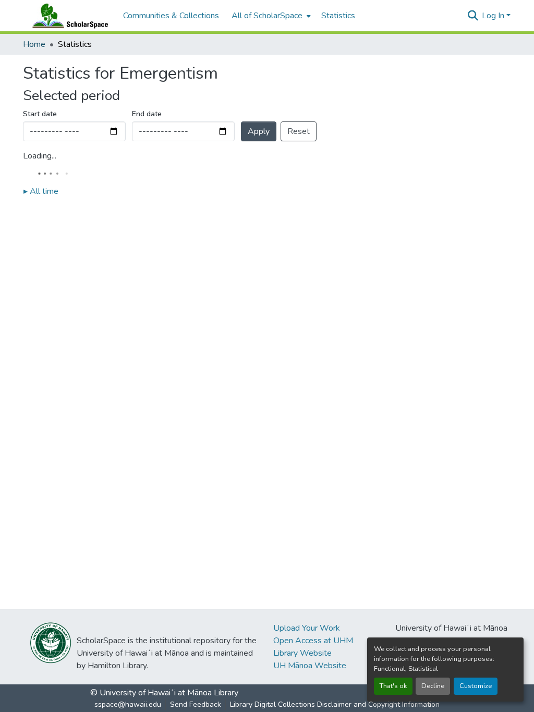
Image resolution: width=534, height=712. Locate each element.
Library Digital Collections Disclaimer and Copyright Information (335, 704)
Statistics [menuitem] (338, 15)
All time (40, 191)
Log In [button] (494, 15)
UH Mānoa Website (309, 665)
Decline (432, 686)
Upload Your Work (306, 628)
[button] (68, 16)
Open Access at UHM (313, 640)
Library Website (302, 653)
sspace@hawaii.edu (127, 704)
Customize (475, 686)
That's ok (393, 686)
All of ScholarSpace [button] (267, 15)
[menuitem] (270, 15)
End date (147, 114)
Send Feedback (195, 704)
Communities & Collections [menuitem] (171, 15)
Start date (40, 114)
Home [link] (34, 44)
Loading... (39, 156)
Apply (259, 131)
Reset (298, 131)
